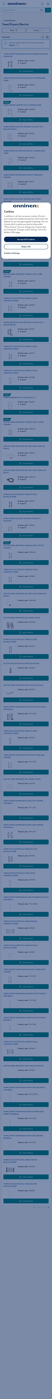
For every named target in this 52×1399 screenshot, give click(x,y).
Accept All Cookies (26, 239)
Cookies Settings (12, 253)
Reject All (26, 247)
